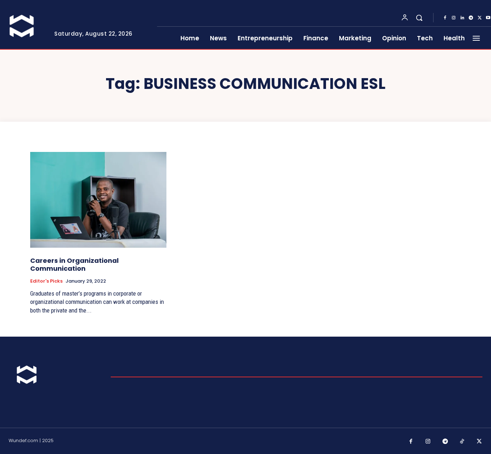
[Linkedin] (462, 18)
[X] (479, 18)
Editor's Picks (46, 281)
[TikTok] (462, 442)
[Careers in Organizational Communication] (98, 200)
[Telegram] (471, 18)
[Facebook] (445, 18)
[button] (419, 17)
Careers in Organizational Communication (74, 264)
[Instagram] (453, 18)
